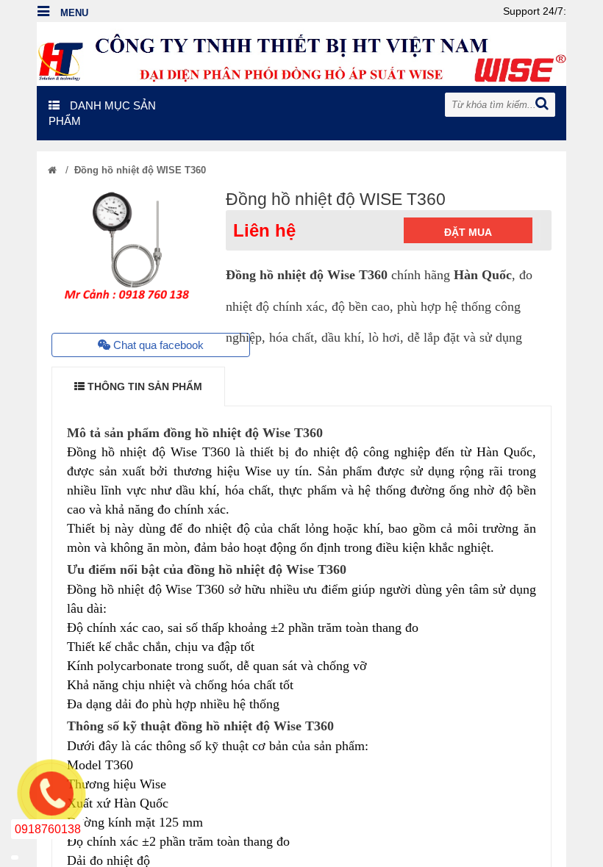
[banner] (301, 53)
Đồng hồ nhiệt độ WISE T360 (140, 170)
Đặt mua (468, 232)
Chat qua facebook (157, 345)
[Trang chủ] (52, 170)
